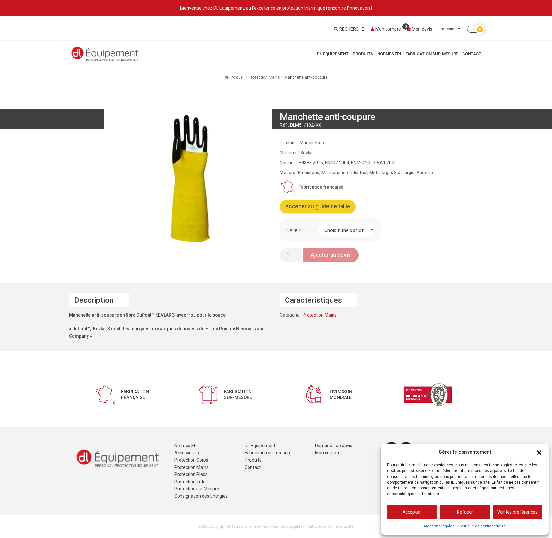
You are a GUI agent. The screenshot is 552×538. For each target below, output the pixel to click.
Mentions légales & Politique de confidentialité (465, 526)
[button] (539, 452)
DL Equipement (333, 54)
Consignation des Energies (201, 496)
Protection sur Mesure (196, 488)
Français (447, 29)
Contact (471, 54)
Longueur (295, 229)
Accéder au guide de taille (317, 206)
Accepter (412, 512)
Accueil (238, 77)
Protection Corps (191, 459)
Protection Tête (190, 481)
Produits (363, 54)
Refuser (465, 512)
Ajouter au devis (331, 255)
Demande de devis (333, 445)
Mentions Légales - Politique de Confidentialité (312, 526)
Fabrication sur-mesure (431, 54)
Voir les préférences (517, 512)
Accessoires (186, 452)
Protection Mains (264, 77)
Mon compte (387, 29)
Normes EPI (389, 54)
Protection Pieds (191, 474)
